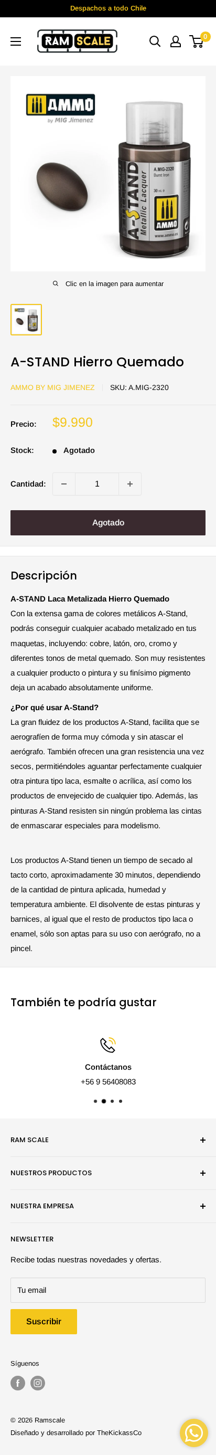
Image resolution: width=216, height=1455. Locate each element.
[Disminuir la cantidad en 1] (64, 484)
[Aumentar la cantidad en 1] (130, 484)
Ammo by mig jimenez (52, 387)
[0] (196, 41)
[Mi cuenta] (175, 41)
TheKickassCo (119, 1433)
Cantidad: (28, 483)
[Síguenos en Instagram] (37, 1383)
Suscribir (43, 1321)
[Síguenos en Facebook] (17, 1383)
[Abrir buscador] (155, 41)
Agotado (108, 522)
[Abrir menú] (15, 41)
